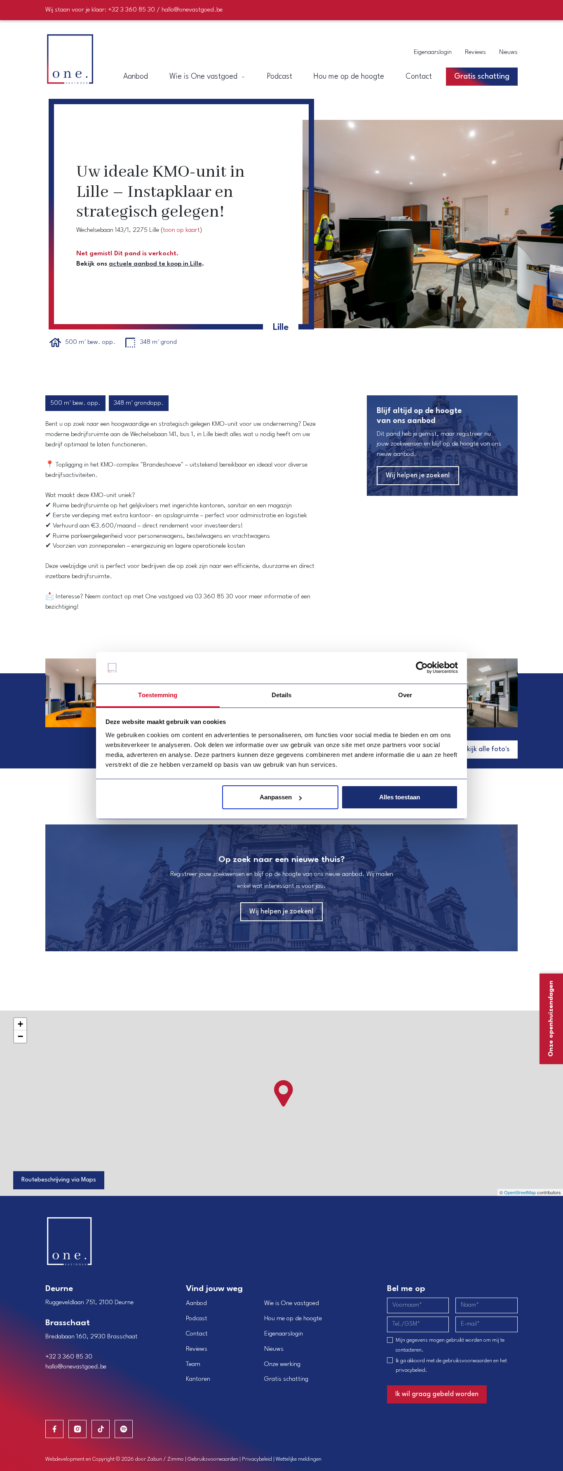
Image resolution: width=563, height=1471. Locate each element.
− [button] (20, 1036)
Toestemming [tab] (157, 694)
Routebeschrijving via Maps (58, 1180)
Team (193, 1364)
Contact (197, 1334)
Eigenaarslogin (433, 52)
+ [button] (20, 1024)
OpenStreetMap (520, 1192)
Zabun (154, 1459)
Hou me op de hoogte (293, 1318)
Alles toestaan (399, 797)
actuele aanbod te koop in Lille (155, 264)
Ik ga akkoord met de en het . (451, 1365)
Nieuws (508, 52)
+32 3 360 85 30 (131, 10)
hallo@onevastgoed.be (192, 10)
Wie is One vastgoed (291, 1303)
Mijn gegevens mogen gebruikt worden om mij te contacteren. (450, 1345)
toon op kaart (181, 230)
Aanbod (196, 1303)
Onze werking (282, 1364)
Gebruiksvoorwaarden (213, 1459)
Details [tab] (282, 694)
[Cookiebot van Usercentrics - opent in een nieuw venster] (422, 668)
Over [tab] (405, 694)
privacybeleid (410, 1370)
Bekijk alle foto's (484, 749)
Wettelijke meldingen (298, 1459)
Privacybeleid (257, 1459)
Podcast (196, 1318)
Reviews (475, 52)
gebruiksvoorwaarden (467, 1361)
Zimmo (175, 1459)
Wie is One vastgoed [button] (204, 76)
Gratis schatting (286, 1379)
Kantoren (198, 1379)
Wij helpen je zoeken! (418, 475)
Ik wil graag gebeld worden (437, 1394)
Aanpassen (276, 797)
